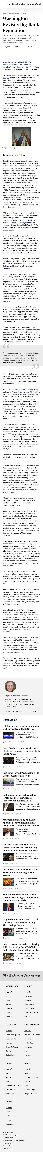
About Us (5, 1148)
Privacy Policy (7, 1143)
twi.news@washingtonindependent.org (14, 1140)
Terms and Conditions (9, 1146)
